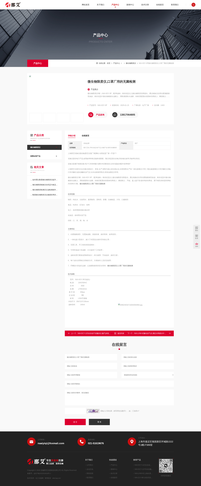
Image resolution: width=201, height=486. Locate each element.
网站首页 (85, 5)
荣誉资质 (90, 473)
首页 (108, 63)
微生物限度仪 (131, 63)
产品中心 (115, 5)
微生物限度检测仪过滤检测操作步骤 (45, 190)
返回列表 (120, 333)
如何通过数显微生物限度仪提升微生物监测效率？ (45, 180)
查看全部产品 (35, 156)
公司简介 (90, 465)
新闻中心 (130, 5)
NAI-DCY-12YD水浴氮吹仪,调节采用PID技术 (144, 469)
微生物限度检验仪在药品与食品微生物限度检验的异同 (45, 185)
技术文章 (145, 5)
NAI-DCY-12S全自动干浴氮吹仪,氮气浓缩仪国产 (96, 333)
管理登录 (48, 478)
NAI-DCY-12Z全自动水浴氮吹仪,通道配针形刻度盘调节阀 (144, 465)
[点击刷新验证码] (93, 411)
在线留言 (160, 5)
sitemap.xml (56, 478)
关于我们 (100, 5)
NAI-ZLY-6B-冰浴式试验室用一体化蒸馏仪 (144, 477)
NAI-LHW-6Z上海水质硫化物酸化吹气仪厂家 (144, 473)
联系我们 (175, 5)
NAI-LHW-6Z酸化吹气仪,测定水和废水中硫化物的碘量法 (155, 333)
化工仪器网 (39, 478)
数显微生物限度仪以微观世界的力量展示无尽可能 (45, 195)
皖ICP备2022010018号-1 (42, 473)
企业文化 (90, 469)
